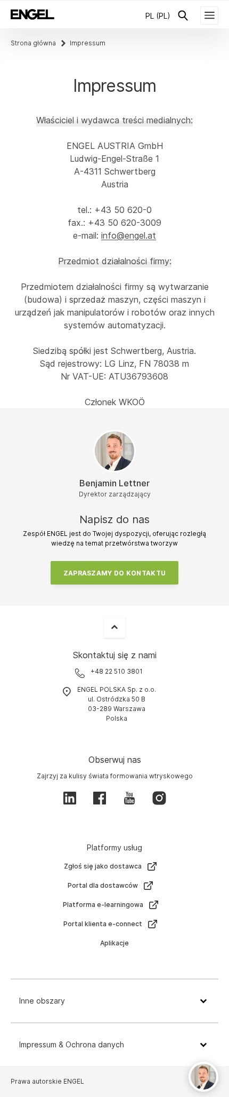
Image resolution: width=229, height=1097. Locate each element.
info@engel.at (128, 235)
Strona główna (33, 43)
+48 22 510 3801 (117, 671)
